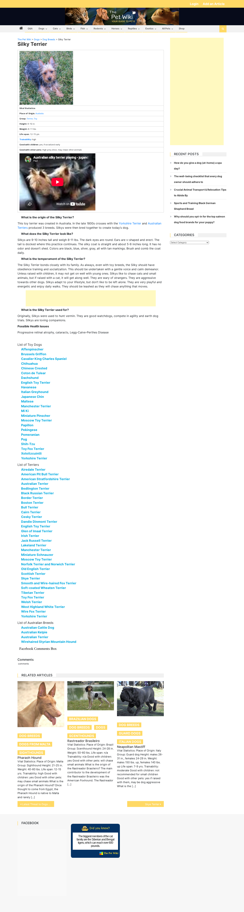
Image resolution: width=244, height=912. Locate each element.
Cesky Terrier (31, 517)
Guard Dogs (130, 733)
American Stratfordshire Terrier (45, 479)
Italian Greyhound (34, 392)
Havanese (28, 387)
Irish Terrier (30, 536)
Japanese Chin (32, 397)
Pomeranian (30, 434)
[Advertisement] (91, 298)
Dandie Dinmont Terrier (39, 521)
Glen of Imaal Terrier (36, 531)
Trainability (25, 139)
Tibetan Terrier (32, 593)
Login (194, 4)
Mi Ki (25, 411)
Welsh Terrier (31, 602)
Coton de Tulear (33, 373)
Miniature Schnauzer (37, 555)
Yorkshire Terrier (130, 223)
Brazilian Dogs (82, 719)
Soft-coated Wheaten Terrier (43, 588)
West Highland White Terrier (43, 607)
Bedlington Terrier (35, 488)
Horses (115, 28)
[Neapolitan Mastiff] (140, 698)
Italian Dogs (130, 742)
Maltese (27, 401)
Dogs (41, 28)
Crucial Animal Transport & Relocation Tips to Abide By (200, 192)
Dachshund (30, 378)
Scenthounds (81, 736)
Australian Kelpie (34, 632)
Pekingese (29, 430)
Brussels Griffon (33, 354)
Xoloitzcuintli (31, 453)
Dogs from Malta (34, 744)
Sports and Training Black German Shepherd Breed (195, 206)
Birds (69, 28)
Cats (55, 28)
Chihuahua (29, 363)
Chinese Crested (34, 368)
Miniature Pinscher (35, 416)
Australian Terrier (34, 484)
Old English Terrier (35, 569)
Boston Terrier (32, 502)
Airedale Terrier (33, 469)
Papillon (27, 425)
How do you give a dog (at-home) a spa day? (198, 165)
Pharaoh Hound (29, 758)
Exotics (149, 28)
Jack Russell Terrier (36, 540)
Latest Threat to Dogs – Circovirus (38, 804)
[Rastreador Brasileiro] (90, 695)
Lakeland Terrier (33, 545)
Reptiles (132, 28)
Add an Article (214, 4)
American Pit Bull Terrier (40, 474)
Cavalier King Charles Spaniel (44, 359)
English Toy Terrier (35, 382)
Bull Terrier (29, 507)
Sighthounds (31, 753)
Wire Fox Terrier (33, 611)
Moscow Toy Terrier (36, 420)
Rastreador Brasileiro (83, 741)
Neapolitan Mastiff (131, 747)
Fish (83, 28)
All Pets (166, 28)
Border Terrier (32, 498)
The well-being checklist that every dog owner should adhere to (198, 179)
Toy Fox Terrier (32, 449)
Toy (35, 118)
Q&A (30, 28)
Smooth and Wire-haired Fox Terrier (48, 583)
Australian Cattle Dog (37, 627)
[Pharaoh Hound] (41, 704)
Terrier (30, 118)
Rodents (98, 28)
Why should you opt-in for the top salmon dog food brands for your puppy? (199, 219)
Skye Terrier (30, 578)
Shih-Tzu (28, 444)
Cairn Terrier (31, 512)
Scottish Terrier (33, 574)
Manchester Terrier (36, 406)
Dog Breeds (29, 736)
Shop (182, 28)
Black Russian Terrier (37, 493)
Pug (24, 439)
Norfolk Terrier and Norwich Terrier (48, 564)
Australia (40, 113)
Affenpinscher (32, 349)
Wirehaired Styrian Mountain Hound (48, 642)
